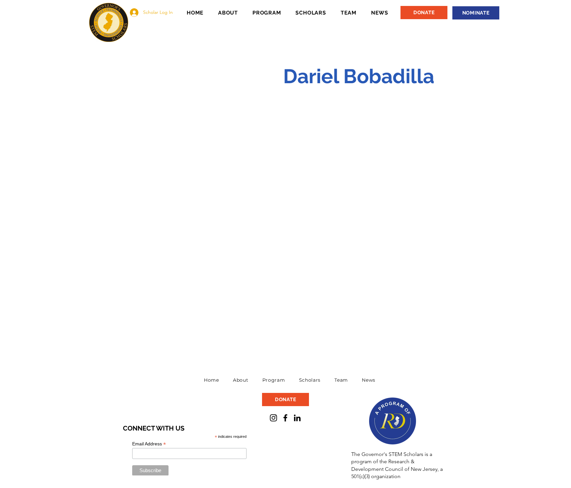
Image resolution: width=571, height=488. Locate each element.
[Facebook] (285, 418)
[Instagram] (273, 418)
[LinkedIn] (297, 418)
